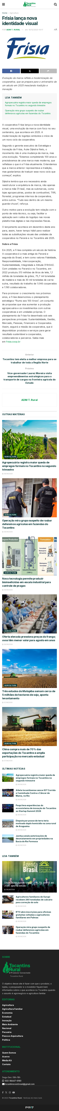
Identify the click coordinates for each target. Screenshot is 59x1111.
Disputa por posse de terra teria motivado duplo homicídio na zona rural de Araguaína (36, 823)
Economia (7, 1013)
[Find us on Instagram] (10, 1092)
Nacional (6, 1028)
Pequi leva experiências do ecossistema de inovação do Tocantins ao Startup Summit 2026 (36, 808)
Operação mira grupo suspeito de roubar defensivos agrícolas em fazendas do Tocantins (27, 524)
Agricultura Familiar (12, 1009)
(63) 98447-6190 (12, 1081)
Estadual (6, 1016)
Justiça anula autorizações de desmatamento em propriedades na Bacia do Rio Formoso (34, 839)
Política (6, 1040)
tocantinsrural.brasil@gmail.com (20, 1084)
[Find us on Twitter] (6, 1092)
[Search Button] (55, 4)
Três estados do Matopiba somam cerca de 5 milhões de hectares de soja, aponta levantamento (28, 695)
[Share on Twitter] (30, 71)
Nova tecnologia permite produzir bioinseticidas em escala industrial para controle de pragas (26, 582)
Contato (6, 1064)
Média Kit (7, 1060)
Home (4, 13)
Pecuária (6, 1032)
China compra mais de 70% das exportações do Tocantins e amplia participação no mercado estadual (23, 753)
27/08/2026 (7, 702)
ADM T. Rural (13, 29)
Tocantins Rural (15, 1098)
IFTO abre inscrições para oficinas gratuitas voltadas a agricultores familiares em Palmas (33, 915)
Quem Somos (9, 1052)
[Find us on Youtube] (13, 1092)
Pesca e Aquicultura (12, 1036)
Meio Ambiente (10, 1024)
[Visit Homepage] (29, 4)
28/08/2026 (8, 474)
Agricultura (14, 13)
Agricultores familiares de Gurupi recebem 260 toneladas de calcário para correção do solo (34, 900)
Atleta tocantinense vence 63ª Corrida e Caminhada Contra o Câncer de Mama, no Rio (36, 793)
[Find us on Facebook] (2, 1092)
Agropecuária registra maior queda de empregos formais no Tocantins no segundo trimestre (29, 466)
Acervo (6, 1056)
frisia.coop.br (13, 341)
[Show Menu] (3, 4)
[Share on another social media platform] (48, 71)
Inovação (7, 1020)
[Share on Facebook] (11, 71)
